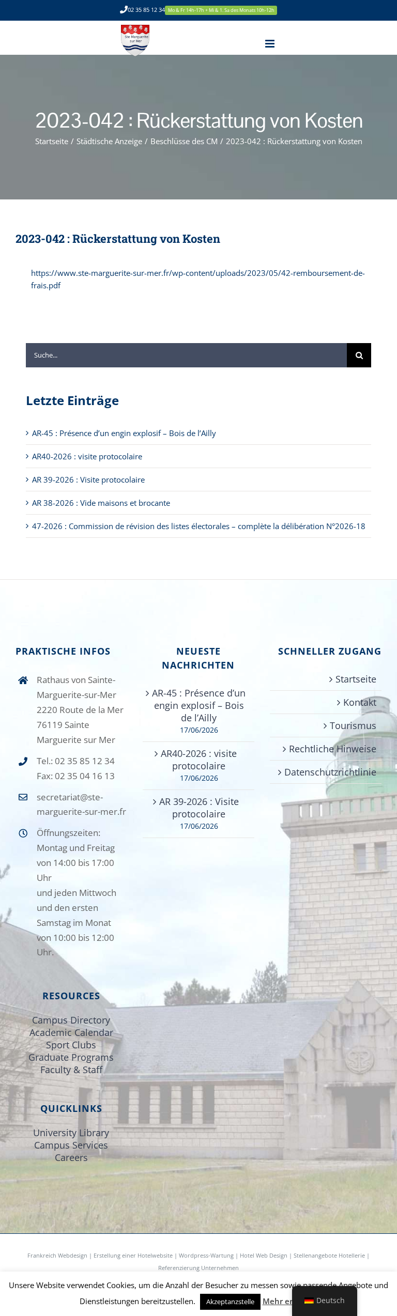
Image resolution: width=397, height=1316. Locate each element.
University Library (71, 1132)
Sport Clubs (71, 1045)
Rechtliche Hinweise (332, 748)
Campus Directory (71, 1020)
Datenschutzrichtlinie (330, 772)
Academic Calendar (71, 1032)
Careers (71, 1157)
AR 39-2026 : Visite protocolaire (88, 479)
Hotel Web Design (263, 1255)
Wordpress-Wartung (206, 1255)
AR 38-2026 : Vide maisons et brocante (101, 503)
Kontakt (359, 702)
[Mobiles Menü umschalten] (270, 43)
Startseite (355, 679)
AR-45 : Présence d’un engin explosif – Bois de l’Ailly (124, 433)
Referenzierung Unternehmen (198, 1268)
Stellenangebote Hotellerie (329, 1255)
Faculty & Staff (71, 1069)
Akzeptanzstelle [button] (230, 1301)
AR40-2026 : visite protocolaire (87, 456)
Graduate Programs (71, 1057)
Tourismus (353, 725)
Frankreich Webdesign (58, 1255)
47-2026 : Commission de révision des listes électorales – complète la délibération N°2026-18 (198, 526)
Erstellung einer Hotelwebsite (133, 1255)
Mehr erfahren (290, 1301)
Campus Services (71, 1145)
